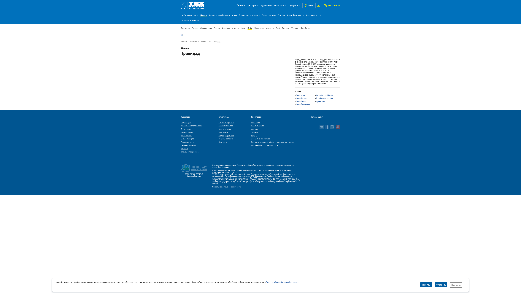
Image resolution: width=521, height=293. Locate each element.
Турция (294, 28)
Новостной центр (257, 126)
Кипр (243, 28)
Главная (184, 41)
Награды (254, 135)
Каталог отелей (187, 132)
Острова (281, 15)
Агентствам (279, 5)
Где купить (293, 5)
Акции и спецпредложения (191, 126)
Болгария (185, 28)
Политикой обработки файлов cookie (282, 282)
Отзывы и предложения (190, 152)
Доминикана (206, 28)
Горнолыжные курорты (249, 15)
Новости (184, 148)
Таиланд (285, 28)
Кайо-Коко (301, 101)
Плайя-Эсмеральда (324, 98)
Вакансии (254, 129)
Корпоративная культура (260, 139)
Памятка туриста (187, 142)
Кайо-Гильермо (303, 104)
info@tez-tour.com (194, 176)
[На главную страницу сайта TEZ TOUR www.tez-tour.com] (192, 5)
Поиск (242, 5)
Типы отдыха (194, 41)
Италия (235, 28)
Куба (249, 28)
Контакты (254, 132)
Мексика (270, 28)
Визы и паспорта (187, 139)
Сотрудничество (225, 129)
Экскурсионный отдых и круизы (223, 15)
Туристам (265, 5)
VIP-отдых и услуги (190, 15)
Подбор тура (186, 122)
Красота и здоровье (191, 20)
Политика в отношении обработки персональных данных (272, 142)
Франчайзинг (223, 132)
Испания (226, 28)
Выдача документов (188, 145)
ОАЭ (278, 28)
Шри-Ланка (305, 28)
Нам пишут (223, 142)
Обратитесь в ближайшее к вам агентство (253, 165)
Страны (254, 5)
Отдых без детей (313, 15)
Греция (195, 28)
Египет (217, 28)
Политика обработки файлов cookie (264, 145)
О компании (255, 122)
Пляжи (203, 15)
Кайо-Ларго (301, 98)
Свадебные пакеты (295, 15)
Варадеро (300, 95)
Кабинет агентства (226, 126)
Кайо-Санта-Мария (324, 95)
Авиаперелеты (186, 135)
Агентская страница (226, 122)
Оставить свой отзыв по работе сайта (226, 187)
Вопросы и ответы (226, 139)
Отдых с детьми (269, 15)
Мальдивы (259, 28)
